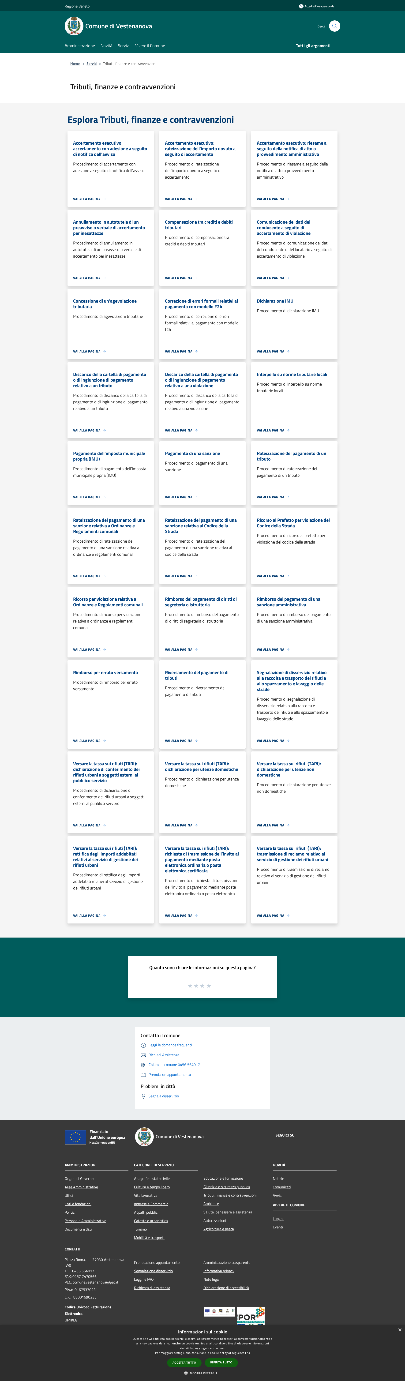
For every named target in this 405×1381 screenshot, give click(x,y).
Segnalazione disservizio (153, 1271)
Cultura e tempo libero (152, 1187)
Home (75, 63)
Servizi (91, 63)
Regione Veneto (77, 6)
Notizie (278, 1178)
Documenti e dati (78, 1229)
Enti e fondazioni (78, 1204)
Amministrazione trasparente (226, 1262)
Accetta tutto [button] (184, 1363)
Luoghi (278, 1218)
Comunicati (282, 1187)
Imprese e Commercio (151, 1204)
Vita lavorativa (145, 1195)
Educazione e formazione (223, 1178)
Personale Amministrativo (85, 1220)
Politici (70, 1212)
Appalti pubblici (146, 1212)
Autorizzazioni (214, 1220)
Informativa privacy (218, 1271)
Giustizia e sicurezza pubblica (226, 1187)
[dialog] (202, 1353)
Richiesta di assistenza (152, 1288)
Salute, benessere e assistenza (227, 1212)
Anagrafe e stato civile (152, 1178)
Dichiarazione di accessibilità (226, 1288)
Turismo (140, 1229)
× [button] (399, 1330)
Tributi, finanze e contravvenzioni (230, 1195)
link (247, 1353)
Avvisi (277, 1195)
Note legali (212, 1279)
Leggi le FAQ (144, 1279)
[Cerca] (334, 26)
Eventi (278, 1227)
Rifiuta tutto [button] (221, 1362)
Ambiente (211, 1203)
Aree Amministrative (81, 1187)
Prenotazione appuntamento (157, 1262)
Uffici (69, 1195)
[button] (202, 1373)
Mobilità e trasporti (149, 1237)
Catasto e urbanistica (151, 1220)
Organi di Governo (79, 1178)
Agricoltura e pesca (218, 1229)
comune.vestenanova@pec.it (95, 1282)
